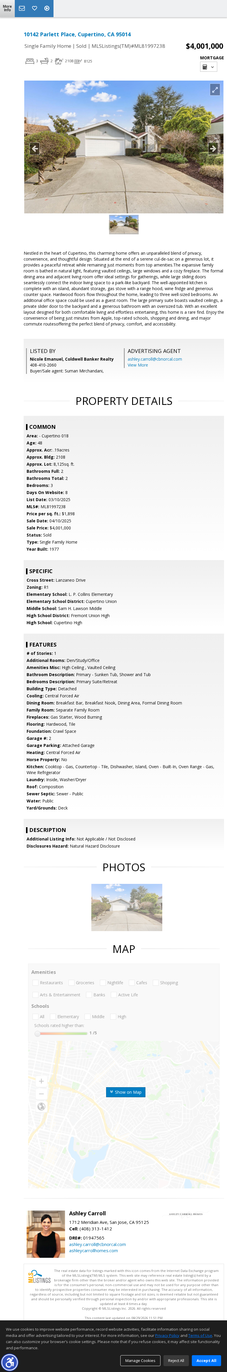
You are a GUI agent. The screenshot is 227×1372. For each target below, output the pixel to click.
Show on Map (128, 1092)
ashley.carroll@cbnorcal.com (155, 359)
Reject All (176, 1360)
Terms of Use (200, 1335)
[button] (9, 1362)
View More (138, 365)
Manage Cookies (140, 1360)
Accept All (206, 1360)
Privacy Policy (167, 1335)
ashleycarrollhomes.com (93, 1250)
